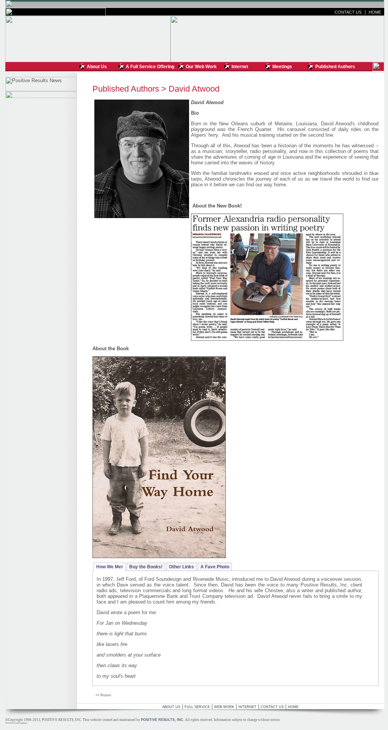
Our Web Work (201, 66)
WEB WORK (224, 707)
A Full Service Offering (150, 66)
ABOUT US (171, 707)
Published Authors (335, 66)
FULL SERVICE (197, 707)
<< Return (103, 695)
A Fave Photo (214, 566)
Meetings (282, 66)
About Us (97, 66)
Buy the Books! (146, 566)
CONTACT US (348, 12)
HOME (375, 12)
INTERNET (247, 707)
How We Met (109, 566)
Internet (240, 66)
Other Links (181, 566)
